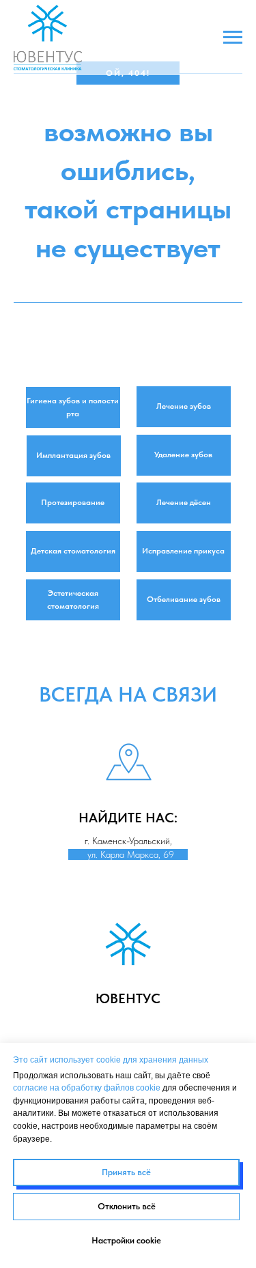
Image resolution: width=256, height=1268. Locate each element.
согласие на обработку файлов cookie (86, 1088)
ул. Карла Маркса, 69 (128, 854)
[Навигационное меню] (232, 37)
